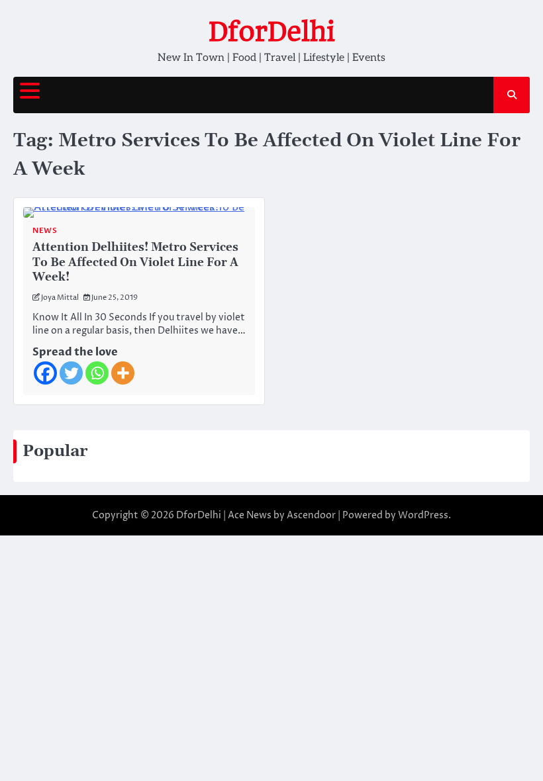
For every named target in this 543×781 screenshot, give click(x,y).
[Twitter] (71, 373)
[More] (122, 373)
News (44, 230)
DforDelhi (272, 32)
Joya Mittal (60, 297)
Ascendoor (311, 515)
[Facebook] (45, 373)
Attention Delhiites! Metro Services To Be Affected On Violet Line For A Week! (135, 262)
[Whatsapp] (97, 373)
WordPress (423, 515)
